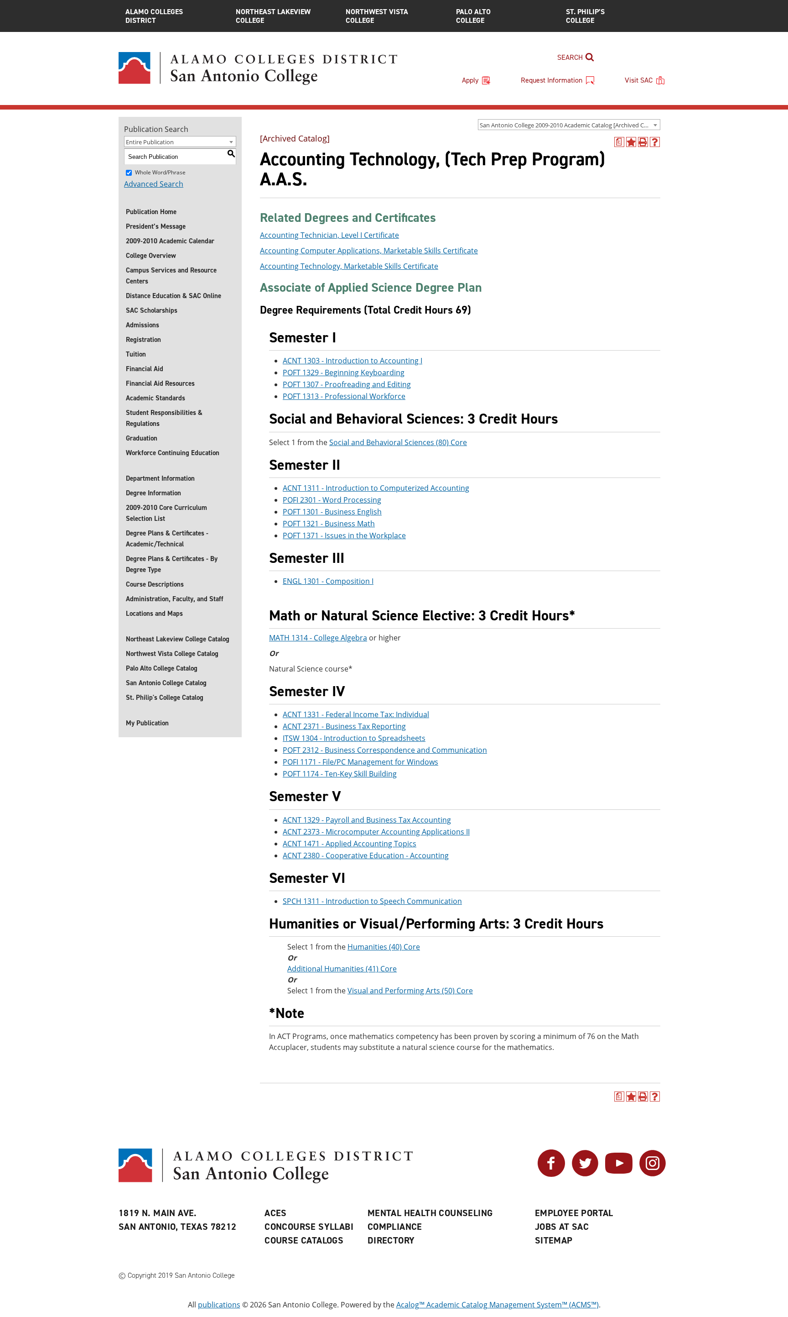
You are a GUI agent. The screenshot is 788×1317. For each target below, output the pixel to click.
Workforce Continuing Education (172, 452)
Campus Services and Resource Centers (171, 276)
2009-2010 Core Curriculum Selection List (166, 513)
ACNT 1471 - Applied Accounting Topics (349, 844)
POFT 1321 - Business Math (329, 524)
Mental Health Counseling (430, 1213)
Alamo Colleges (154, 16)
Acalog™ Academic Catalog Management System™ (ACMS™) (497, 1305)
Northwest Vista (377, 16)
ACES (275, 1213)
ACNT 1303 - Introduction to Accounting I (352, 361)
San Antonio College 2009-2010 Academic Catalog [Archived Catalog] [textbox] (570, 125)
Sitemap (554, 1240)
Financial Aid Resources (160, 383)
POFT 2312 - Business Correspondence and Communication (385, 750)
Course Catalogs (303, 1240)
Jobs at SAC (562, 1227)
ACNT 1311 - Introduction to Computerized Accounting (376, 488)
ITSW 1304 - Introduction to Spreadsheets (354, 738)
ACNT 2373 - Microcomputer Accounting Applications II (376, 832)
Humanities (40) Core (383, 947)
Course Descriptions (155, 584)
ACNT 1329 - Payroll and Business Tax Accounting (367, 820)
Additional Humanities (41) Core (342, 969)
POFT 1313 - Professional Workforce (344, 396)
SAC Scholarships (151, 310)
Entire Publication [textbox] (150, 142)
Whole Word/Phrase (160, 172)
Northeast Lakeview (273, 16)
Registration (143, 339)
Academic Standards (155, 398)
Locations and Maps (154, 613)
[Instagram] (652, 1174)
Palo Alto (473, 16)
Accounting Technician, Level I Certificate (329, 235)
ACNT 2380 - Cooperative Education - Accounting (366, 855)
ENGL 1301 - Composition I (328, 581)
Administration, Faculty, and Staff (174, 598)
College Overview (151, 255)
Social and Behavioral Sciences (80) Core (398, 442)
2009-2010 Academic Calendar (170, 241)
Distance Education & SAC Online (173, 295)
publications (219, 1305)
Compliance (395, 1227)
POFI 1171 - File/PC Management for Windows (360, 762)
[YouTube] (618, 1174)
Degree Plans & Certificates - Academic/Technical (167, 539)
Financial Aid (144, 368)
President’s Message (156, 226)
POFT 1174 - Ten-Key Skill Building (340, 774)
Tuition (136, 354)
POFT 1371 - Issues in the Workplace (344, 535)
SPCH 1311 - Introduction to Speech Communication (372, 901)
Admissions (142, 325)
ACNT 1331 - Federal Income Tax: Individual (356, 714)
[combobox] (569, 124)
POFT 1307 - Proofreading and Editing (347, 384)
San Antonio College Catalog (166, 682)
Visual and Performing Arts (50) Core (410, 991)
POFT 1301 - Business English (332, 512)
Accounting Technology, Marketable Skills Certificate (349, 266)
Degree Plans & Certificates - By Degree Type (172, 564)
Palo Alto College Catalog (161, 668)
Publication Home (151, 211)
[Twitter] (585, 1174)
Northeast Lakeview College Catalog (177, 639)
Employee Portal (574, 1213)
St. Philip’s (585, 16)
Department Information (160, 478)
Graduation (141, 438)
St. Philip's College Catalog (164, 697)
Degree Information (153, 493)
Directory (391, 1240)
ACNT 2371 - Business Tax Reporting (344, 726)
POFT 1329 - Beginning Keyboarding (343, 372)
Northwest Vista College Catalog (172, 653)
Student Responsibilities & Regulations (164, 418)
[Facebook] (551, 1174)
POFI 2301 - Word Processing (332, 500)
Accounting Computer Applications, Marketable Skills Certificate (369, 251)
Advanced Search (153, 184)
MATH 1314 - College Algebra (318, 638)
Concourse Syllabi (308, 1227)
